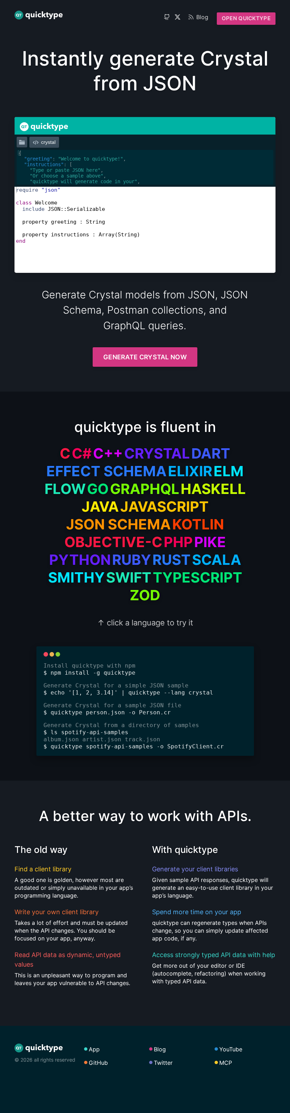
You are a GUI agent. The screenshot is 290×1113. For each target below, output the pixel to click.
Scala (216, 559)
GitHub (98, 1062)
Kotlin (198, 524)
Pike (210, 542)
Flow (65, 489)
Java (100, 506)
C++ (108, 453)
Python (80, 559)
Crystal (157, 453)
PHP (178, 542)
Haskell (213, 489)
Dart (210, 453)
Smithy (76, 577)
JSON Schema (118, 524)
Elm (229, 471)
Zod (145, 595)
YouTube (230, 1049)
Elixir (190, 471)
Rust (171, 559)
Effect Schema (106, 471)
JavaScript (164, 506)
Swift (128, 577)
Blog (202, 17)
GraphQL (144, 489)
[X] (177, 17)
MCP (225, 1062)
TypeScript (197, 577)
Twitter (163, 1062)
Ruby (131, 559)
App (94, 1049)
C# (82, 453)
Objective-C (113, 542)
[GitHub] (167, 17)
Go (98, 489)
